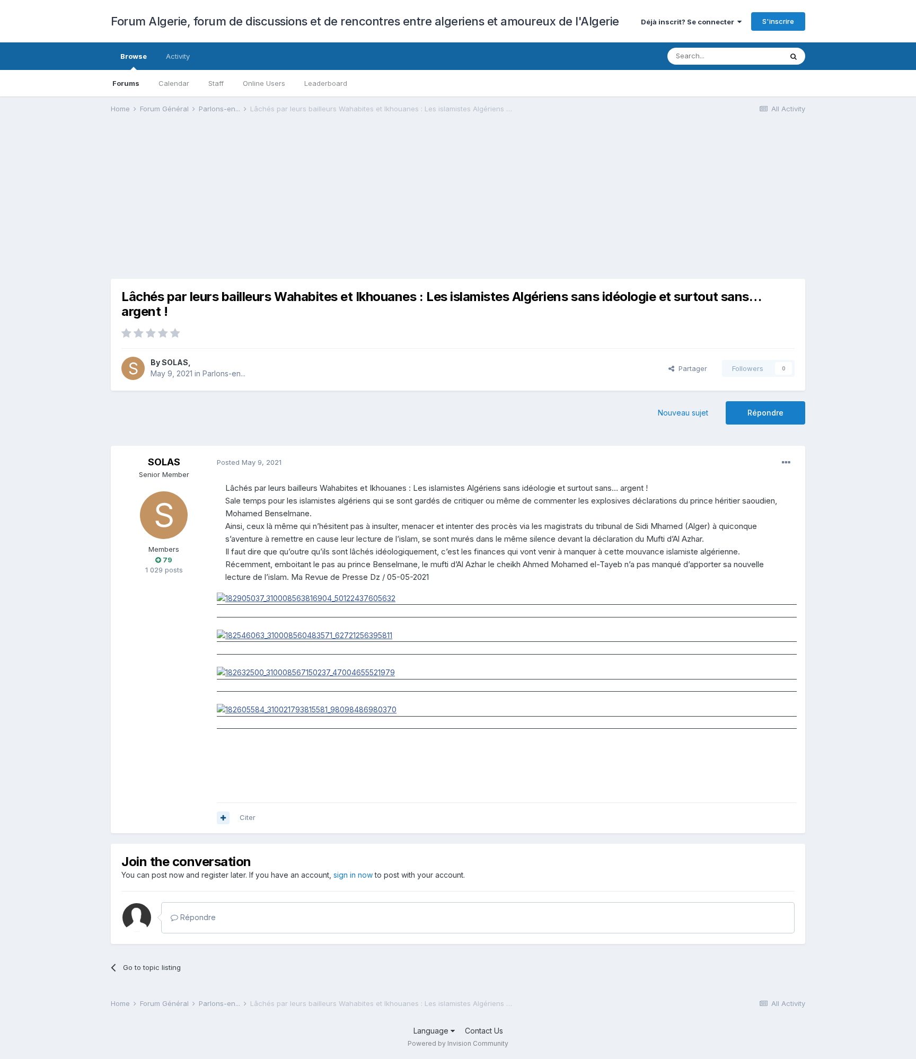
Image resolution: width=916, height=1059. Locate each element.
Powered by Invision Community (458, 1043)
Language (432, 1030)
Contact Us (484, 1030)
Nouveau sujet (683, 412)
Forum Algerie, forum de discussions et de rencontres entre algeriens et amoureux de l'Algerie (365, 21)
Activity (178, 56)
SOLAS (175, 362)
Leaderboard (325, 83)
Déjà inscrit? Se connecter (689, 21)
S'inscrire (778, 21)
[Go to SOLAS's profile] (133, 368)
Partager (690, 368)
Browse (133, 56)
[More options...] (786, 462)
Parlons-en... (223, 373)
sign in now (353, 874)
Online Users (264, 83)
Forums (125, 83)
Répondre (765, 412)
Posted (249, 462)
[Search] (793, 56)
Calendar (173, 83)
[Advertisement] (304, 204)
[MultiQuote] (223, 817)
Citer (248, 817)
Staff (216, 83)
